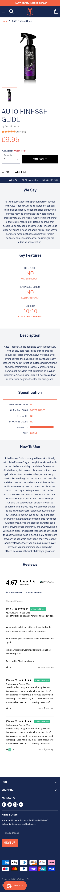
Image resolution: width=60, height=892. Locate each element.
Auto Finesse (12, 126)
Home (5, 21)
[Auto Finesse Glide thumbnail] (9, 95)
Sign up (9, 842)
